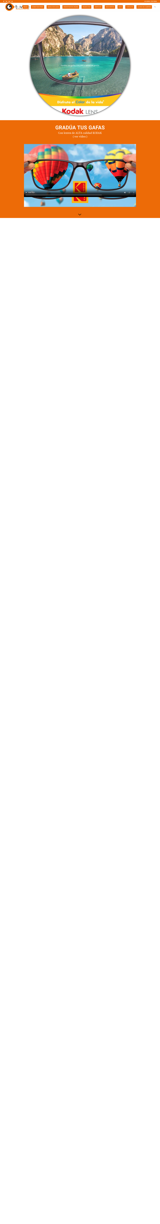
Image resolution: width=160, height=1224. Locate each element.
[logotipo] (17, 7)
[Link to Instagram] (9, 1)
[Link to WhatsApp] (12, 1)
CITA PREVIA (154, 1)
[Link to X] (6, 1)
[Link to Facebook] (3, 1)
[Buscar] (155, 7)
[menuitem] (25, 7)
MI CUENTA (147, 1)
